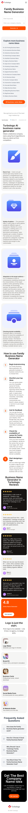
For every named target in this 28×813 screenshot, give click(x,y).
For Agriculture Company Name (11, 63)
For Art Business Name (9, 77)
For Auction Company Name (10, 80)
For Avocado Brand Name (9, 85)
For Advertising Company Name (11, 55)
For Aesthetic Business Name (11, 58)
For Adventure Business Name (11, 53)
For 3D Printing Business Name (11, 47)
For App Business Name (9, 69)
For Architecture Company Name (11, 74)
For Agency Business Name (10, 61)
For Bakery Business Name (10, 96)
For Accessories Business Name (11, 50)
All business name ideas (14, 102)
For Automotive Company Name (11, 82)
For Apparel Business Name (10, 71)
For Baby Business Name (9, 88)
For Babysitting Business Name (11, 90)
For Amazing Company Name (10, 66)
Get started (14, 796)
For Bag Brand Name (8, 93)
